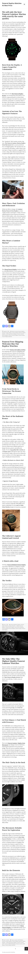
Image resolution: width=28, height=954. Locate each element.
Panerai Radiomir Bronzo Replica (8, 628)
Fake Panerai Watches (19, 627)
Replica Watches (12, 626)
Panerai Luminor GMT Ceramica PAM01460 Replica (13, 943)
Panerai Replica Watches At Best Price (11, 4)
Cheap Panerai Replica (12, 334)
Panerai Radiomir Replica (15, 624)
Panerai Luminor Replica (7, 332)
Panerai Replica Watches (17, 332)
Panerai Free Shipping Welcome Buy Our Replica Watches (12, 343)
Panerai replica (22, 335)
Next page (26, 948)
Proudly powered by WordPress (8, 952)
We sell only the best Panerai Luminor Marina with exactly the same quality (14, 15)
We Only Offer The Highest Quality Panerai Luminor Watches (13, 661)
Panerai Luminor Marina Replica (18, 331)
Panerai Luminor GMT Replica (17, 940)
